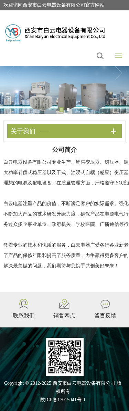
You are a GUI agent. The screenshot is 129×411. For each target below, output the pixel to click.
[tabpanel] (64, 90)
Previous (10, 73)
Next (118, 73)
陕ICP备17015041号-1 (63, 399)
